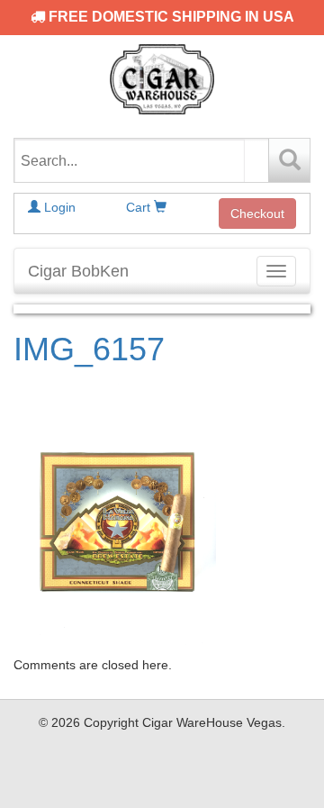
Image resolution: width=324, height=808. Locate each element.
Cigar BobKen (78, 271)
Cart (140, 207)
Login (58, 207)
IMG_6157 (89, 349)
